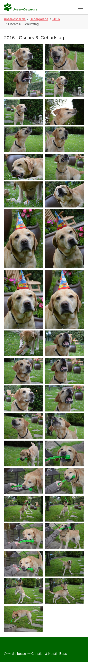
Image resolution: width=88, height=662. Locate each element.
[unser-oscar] (20, 7)
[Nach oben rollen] (79, 653)
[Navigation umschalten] (80, 7)
